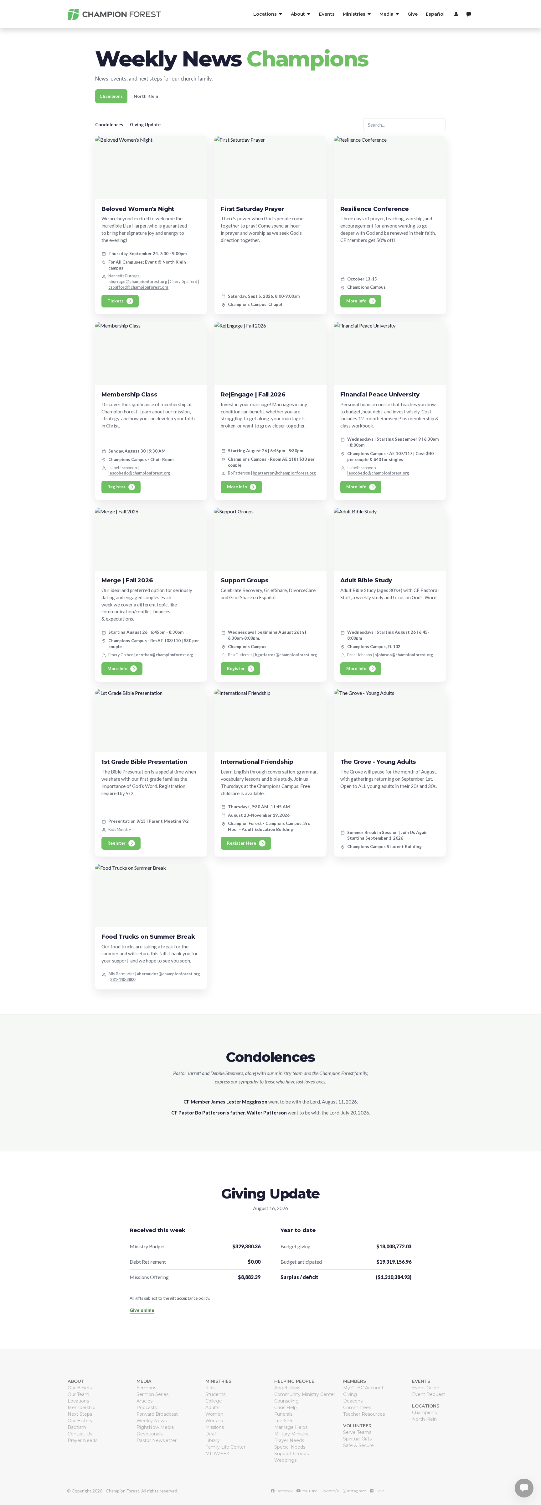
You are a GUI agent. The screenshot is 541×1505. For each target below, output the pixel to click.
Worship (214, 1421)
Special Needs (289, 1447)
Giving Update (145, 124)
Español (435, 14)
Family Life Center (225, 1447)
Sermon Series (152, 1394)
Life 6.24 (283, 1421)
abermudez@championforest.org (168, 973)
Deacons (353, 1401)
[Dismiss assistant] (532, 1478)
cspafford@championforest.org (138, 287)
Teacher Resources (364, 1414)
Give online (142, 1310)
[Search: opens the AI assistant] (468, 14)
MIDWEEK (217, 1453)
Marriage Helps (290, 1427)
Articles (144, 1401)
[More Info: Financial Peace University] (390, 353)
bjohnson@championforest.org (403, 654)
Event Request (428, 1394)
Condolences (109, 124)
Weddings (285, 1460)
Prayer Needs (82, 1440)
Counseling (286, 1401)
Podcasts (147, 1407)
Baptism (77, 1427)
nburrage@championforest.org (137, 281)
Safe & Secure (358, 1445)
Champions (111, 96)
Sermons (146, 1388)
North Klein (146, 96)
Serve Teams (357, 1432)
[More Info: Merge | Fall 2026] (151, 539)
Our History (80, 1421)
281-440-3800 (122, 979)
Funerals (283, 1414)
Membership (81, 1407)
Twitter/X (330, 1490)
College (213, 1401)
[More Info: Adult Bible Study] (390, 539)
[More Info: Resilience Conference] (390, 167)
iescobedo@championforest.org (139, 472)
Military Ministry (291, 1434)
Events (327, 14)
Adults (212, 1407)
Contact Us (80, 1434)
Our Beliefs (80, 1388)
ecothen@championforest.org (164, 654)
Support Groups (291, 1453)
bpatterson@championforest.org (284, 472)
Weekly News (152, 1421)
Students (215, 1394)
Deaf (210, 1434)
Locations (78, 1401)
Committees (357, 1407)
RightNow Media (155, 1427)
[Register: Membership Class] (151, 353)
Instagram (356, 1490)
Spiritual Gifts (357, 1439)
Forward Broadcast (157, 1414)
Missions (214, 1427)
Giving (350, 1394)
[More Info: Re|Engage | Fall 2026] (270, 353)
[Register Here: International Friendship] (270, 720)
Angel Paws (287, 1388)
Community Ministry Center (304, 1394)
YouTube (309, 1490)
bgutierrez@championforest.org (286, 654)
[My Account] (455, 14)
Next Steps (80, 1414)
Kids (209, 1388)
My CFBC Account (363, 1388)
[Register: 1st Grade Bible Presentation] (151, 720)
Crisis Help (285, 1407)
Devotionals (149, 1434)
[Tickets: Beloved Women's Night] (151, 167)
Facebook (284, 1490)
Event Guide (425, 1388)
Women (214, 1414)
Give (413, 14)
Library (212, 1440)
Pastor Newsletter (157, 1440)
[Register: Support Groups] (270, 539)
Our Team (78, 1394)
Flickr (379, 1490)
